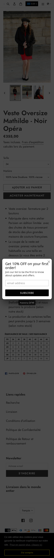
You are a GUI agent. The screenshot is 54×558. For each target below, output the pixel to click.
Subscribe (27, 293)
